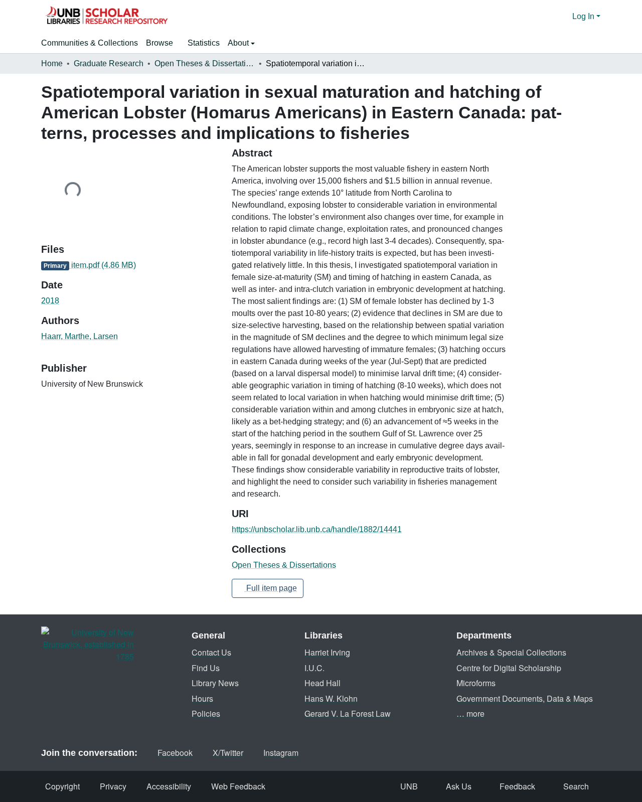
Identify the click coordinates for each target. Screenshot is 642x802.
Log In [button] (584, 16)
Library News (215, 683)
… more (470, 713)
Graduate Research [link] (108, 63)
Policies (206, 713)
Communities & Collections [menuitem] (89, 43)
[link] (130, 265)
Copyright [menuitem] (62, 786)
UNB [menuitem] (409, 786)
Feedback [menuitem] (517, 786)
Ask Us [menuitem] (458, 786)
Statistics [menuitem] (204, 43)
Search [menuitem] (576, 786)
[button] (106, 16)
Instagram (280, 752)
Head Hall (322, 683)
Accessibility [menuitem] (168, 786)
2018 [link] (50, 300)
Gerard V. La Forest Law (347, 713)
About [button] (239, 43)
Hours (202, 698)
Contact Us (211, 652)
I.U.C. (314, 668)
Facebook (175, 752)
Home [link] (52, 63)
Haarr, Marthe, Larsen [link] (79, 336)
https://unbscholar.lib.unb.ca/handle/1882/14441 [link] (317, 529)
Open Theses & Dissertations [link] (204, 63)
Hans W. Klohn (331, 698)
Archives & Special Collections (511, 652)
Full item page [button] (270, 588)
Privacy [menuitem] (113, 786)
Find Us (206, 668)
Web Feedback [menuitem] (238, 786)
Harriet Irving (327, 652)
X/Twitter (228, 752)
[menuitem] (163, 43)
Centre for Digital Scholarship (508, 668)
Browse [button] (159, 43)
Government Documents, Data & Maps (524, 698)
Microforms (476, 683)
